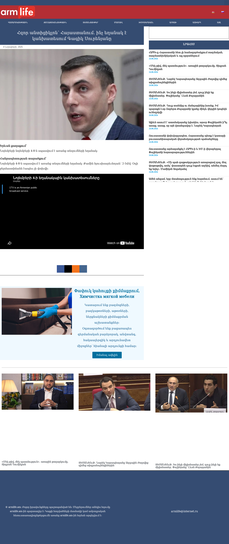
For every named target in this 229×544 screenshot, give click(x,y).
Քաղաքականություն (55, 22)
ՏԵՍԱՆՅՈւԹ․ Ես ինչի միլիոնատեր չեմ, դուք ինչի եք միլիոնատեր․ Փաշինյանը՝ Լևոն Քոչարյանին (187, 466)
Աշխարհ (197, 22)
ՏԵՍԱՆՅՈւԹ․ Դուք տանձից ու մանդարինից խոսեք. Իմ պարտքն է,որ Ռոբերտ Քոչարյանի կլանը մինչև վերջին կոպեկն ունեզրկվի (188, 109)
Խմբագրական (146, 22)
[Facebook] (192, 2)
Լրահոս (189, 44)
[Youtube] (203, 2)
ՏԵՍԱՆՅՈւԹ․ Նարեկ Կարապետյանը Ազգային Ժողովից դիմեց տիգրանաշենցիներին (113, 464)
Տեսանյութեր (90, 22)
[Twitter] (198, 2)
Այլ (219, 22)
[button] (226, 2)
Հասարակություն (18, 22)
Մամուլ (118, 22)
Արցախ (173, 22)
